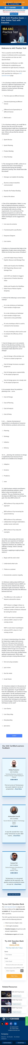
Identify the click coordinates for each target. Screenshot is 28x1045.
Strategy (6, 436)
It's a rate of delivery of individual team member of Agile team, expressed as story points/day (13, 315)
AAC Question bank (10, 907)
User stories (7, 241)
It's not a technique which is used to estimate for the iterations (14, 325)
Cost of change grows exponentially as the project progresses (14, 373)
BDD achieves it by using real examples (12, 531)
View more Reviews (14, 894)
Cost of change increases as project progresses (14, 365)
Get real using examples (11, 662)
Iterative (6, 470)
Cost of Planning (8, 402)
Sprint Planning (8, 145)
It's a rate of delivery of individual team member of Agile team (13, 306)
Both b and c (7, 117)
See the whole (8, 673)
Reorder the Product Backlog (12, 190)
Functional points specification (12, 230)
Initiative (6, 442)
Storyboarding (8, 720)
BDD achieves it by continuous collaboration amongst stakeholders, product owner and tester (14, 522)
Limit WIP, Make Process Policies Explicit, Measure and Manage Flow (14, 259)
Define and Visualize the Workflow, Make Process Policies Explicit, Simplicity (14, 288)
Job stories (7, 726)
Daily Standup (8, 157)
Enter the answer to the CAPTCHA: (13, 967)
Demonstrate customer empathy (13, 575)
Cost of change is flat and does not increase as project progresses (14, 357)
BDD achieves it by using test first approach (14, 504)
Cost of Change (8, 397)
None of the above (9, 196)
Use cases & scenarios (10, 224)
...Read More (18, 789)
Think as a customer (10, 569)
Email (6, 958)
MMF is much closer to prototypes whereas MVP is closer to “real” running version (13, 630)
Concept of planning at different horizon (13, 103)
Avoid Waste (8, 679)
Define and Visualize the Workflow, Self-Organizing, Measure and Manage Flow (14, 268)
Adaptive (6, 464)
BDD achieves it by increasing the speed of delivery (13, 513)
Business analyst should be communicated (12, 184)
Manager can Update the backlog (13, 177)
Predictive (7, 476)
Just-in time (7, 667)
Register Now (14, 14)
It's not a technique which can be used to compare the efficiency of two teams (15, 334)
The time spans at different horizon (14, 96)
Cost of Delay (8, 414)
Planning (6, 430)
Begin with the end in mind (11, 558)
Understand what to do (11, 563)
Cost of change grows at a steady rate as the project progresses (15, 381)
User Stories (7, 708)
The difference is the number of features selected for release (13, 598)
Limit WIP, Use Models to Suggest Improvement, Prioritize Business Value (14, 278)
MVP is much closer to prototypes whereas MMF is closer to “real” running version (13, 620)
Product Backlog (8, 151)
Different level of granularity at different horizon (13, 111)
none (5, 481)
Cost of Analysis (8, 408)
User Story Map (8, 714)
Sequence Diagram (9, 235)
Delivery (6, 448)
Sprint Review (8, 139)
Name (6, 951)
